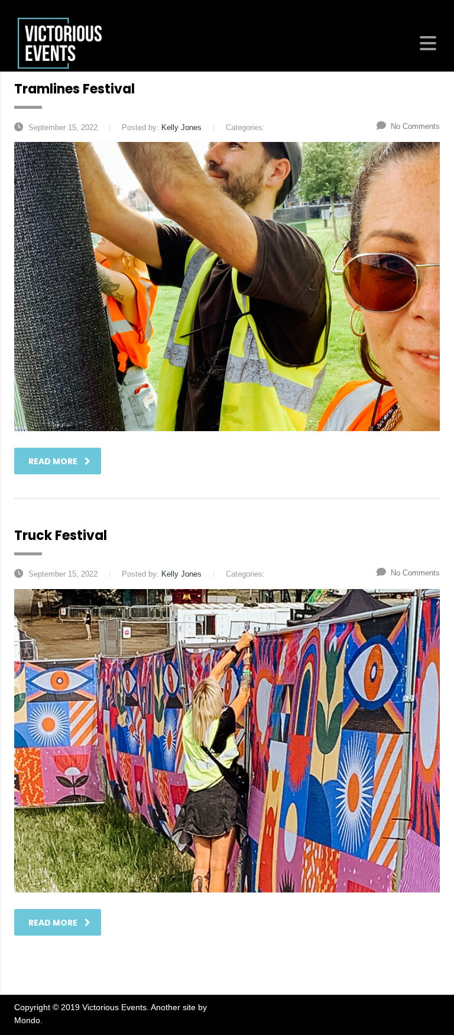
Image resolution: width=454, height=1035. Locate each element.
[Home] (60, 42)
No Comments (415, 126)
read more (52, 461)
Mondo (27, 1020)
